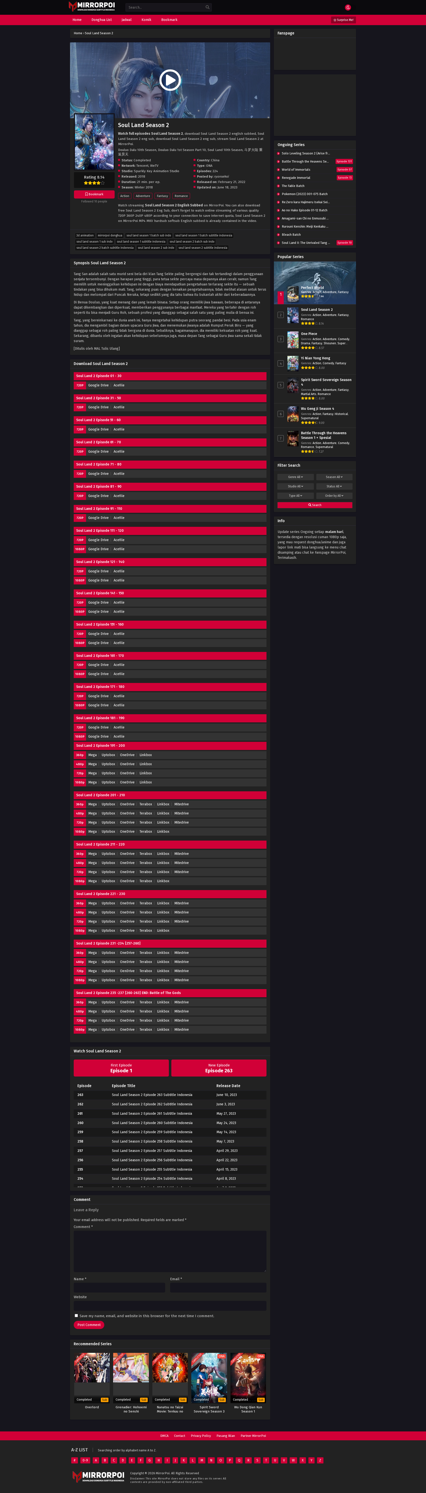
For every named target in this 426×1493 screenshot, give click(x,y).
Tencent (142, 166)
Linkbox (146, 755)
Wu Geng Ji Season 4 (317, 409)
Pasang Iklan (225, 1436)
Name (80, 1279)
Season (333, 477)
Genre (294, 477)
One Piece (309, 334)
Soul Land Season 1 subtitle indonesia (141, 241)
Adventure (143, 196)
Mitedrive (181, 804)
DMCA (164, 1436)
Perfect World (312, 288)
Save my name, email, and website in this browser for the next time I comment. (147, 1316)
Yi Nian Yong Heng (315, 358)
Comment (83, 1227)
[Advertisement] (315, 105)
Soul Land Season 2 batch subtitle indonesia (105, 247)
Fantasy (162, 196)
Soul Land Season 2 (317, 310)
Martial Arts (308, 394)
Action (124, 196)
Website (80, 1297)
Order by (333, 496)
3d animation (85, 235)
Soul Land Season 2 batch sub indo (192, 241)
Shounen (330, 343)
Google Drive (98, 385)
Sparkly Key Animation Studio (156, 171)
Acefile (119, 385)
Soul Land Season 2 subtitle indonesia (202, 247)
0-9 (85, 1460)
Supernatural (310, 418)
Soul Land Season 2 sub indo (156, 247)
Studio (294, 486)
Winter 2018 (144, 187)
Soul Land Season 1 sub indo (94, 241)
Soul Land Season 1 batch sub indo (148, 235)
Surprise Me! (345, 20)
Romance (181, 196)
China (215, 160)
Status (333, 486)
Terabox (146, 804)
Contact (179, 1436)
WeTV (154, 166)
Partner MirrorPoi (253, 1436)
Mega (92, 755)
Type (294, 496)
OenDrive (127, 971)
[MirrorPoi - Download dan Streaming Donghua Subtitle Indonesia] (92, 11)
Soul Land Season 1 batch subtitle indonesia (203, 235)
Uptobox (108, 755)
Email (176, 1279)
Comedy (343, 339)
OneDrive (127, 755)
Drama (305, 343)
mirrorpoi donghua (110, 235)
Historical (341, 414)
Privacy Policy (201, 1436)
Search (316, 505)
